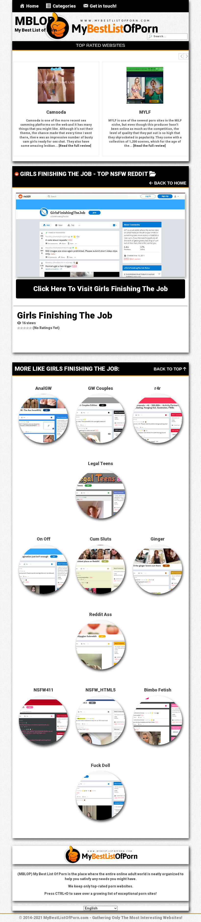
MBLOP (35, 21)
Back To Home (169, 183)
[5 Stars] (30, 328)
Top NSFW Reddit (122, 174)
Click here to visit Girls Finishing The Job (100, 289)
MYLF (88, 112)
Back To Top (168, 369)
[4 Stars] (27, 328)
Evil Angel (177, 112)
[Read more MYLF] (88, 85)
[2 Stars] (21, 328)
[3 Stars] (24, 328)
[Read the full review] (18, 146)
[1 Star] (18, 328)
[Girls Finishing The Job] (100, 235)
